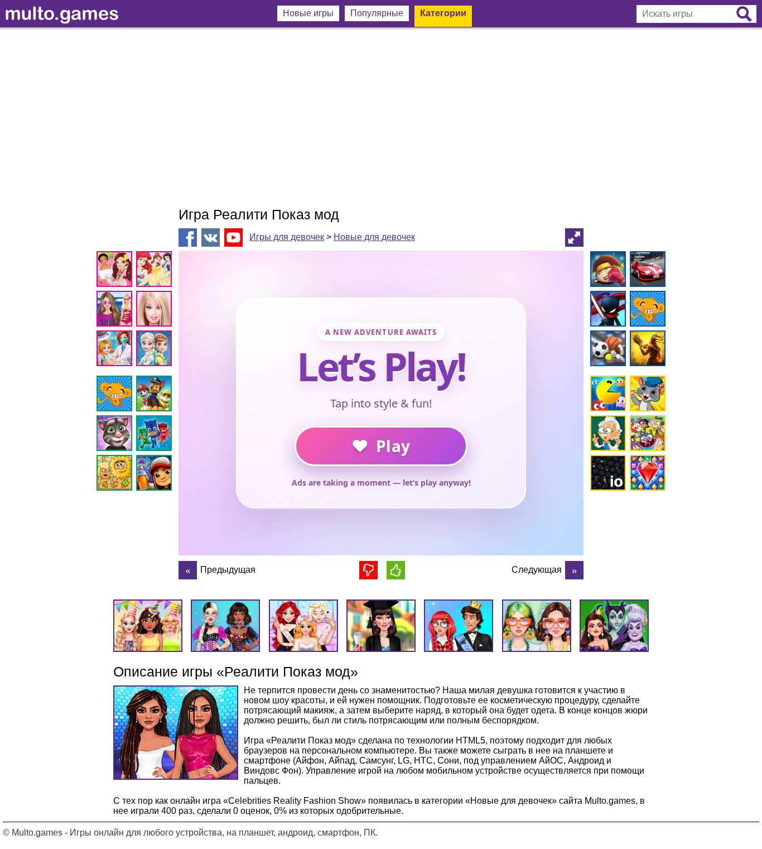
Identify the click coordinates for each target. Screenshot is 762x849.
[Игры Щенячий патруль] (156, 395)
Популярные (376, 13)
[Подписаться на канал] (233, 237)
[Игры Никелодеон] (645, 435)
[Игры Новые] (606, 395)
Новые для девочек (374, 237)
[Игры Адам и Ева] (116, 475)
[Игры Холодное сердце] (156, 350)
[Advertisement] (381, 117)
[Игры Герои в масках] (156, 435)
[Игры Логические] (606, 435)
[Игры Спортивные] (606, 350)
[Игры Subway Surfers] (156, 475)
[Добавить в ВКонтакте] (210, 237)
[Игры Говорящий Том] (116, 435)
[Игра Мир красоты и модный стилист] (188, 570)
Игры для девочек (286, 237)
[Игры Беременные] (116, 350)
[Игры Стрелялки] (645, 350)
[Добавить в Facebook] (188, 237)
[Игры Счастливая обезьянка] (116, 395)
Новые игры (308, 13)
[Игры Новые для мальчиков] (606, 271)
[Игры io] (606, 475)
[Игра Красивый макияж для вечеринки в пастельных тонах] (574, 570)
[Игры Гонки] (645, 271)
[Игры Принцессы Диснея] (156, 271)
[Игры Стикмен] (606, 310)
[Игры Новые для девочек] (116, 271)
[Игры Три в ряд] (645, 475)
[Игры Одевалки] (116, 310)
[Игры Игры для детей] (645, 395)
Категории (443, 13)
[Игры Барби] (156, 310)
